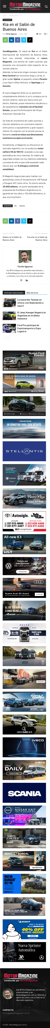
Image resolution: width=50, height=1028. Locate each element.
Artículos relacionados (13, 293)
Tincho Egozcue (11, 34)
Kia (15, 206)
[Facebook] (17, 40)
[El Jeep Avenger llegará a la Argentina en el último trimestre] (9, 315)
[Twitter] (23, 40)
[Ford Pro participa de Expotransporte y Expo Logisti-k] (9, 328)
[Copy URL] (30, 40)
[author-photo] (25, 263)
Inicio (5, 16)
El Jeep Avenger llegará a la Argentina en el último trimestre (31, 315)
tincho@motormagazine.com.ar (16, 1013)
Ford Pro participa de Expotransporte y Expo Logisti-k (29, 328)
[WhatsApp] (5, 40)
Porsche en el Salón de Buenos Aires (37, 238)
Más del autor (32, 293)
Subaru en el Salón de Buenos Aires (12, 238)
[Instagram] (22, 280)
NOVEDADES (14, 16)
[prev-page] (4, 338)
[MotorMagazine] (25, 6)
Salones (22, 206)
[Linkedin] (11, 40)
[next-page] (8, 338)
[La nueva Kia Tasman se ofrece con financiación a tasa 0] (9, 302)
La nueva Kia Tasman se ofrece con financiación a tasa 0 (30, 302)
